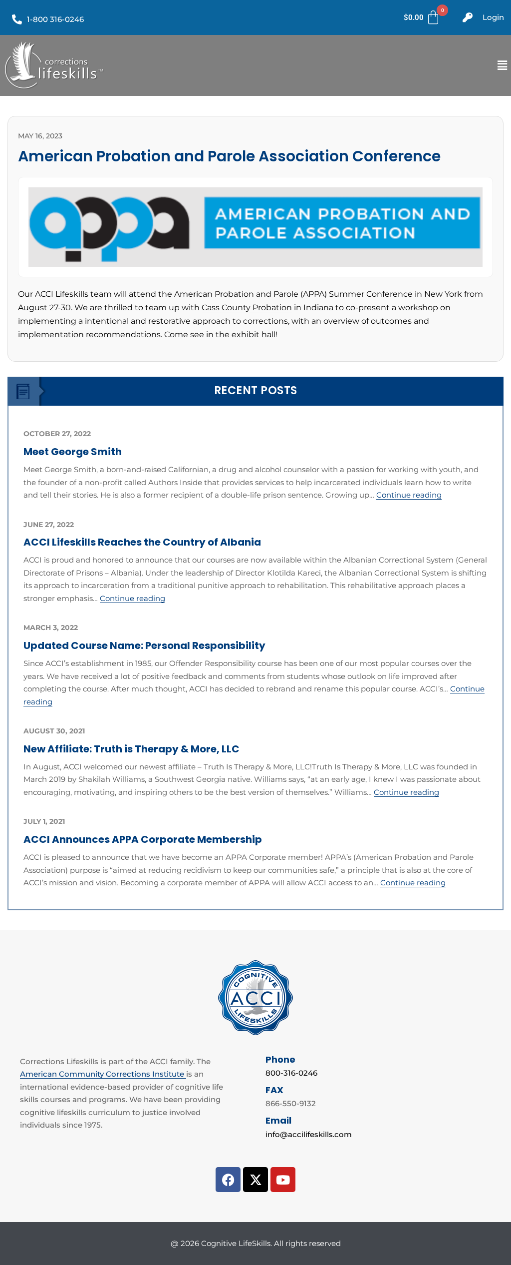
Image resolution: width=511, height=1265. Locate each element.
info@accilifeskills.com (308, 1134)
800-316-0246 (291, 1073)
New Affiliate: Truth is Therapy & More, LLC (131, 748)
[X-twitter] (255, 1179)
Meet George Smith (72, 451)
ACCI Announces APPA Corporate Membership (142, 839)
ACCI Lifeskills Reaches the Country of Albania (142, 542)
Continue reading (409, 495)
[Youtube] (282, 1179)
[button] (502, 65)
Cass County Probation (247, 307)
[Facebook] (228, 1179)
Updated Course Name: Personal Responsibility (144, 645)
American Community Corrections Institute (103, 1074)
